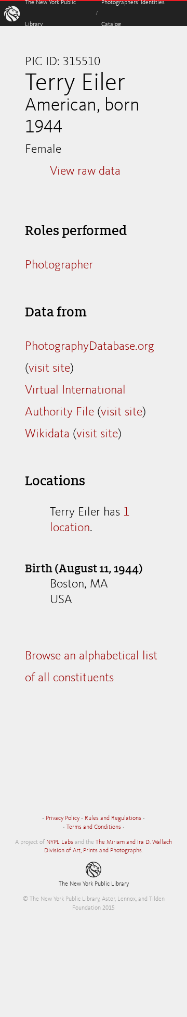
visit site (49, 368)
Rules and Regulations (113, 818)
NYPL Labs (59, 842)
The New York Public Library (94, 884)
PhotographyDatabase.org (89, 346)
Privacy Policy (62, 818)
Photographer (59, 265)
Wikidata (47, 434)
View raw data (85, 171)
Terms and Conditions (93, 827)
